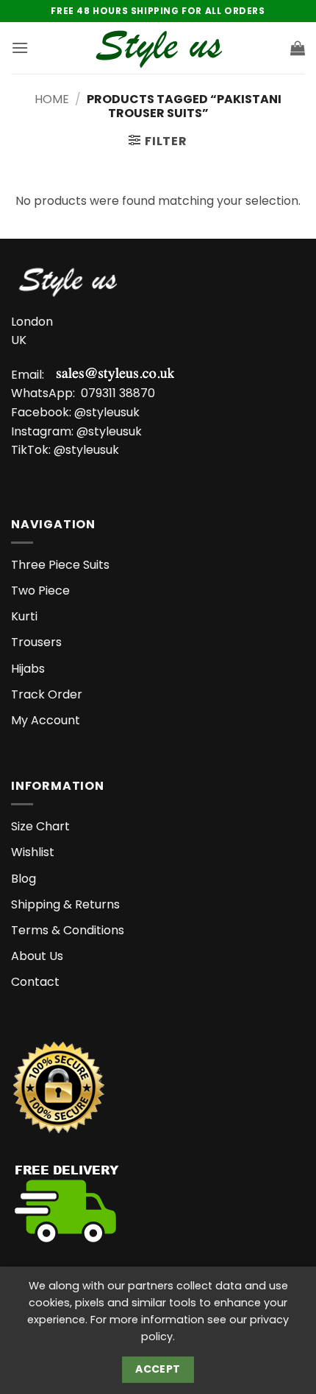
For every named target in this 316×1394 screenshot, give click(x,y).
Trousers (36, 642)
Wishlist (32, 852)
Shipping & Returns (65, 904)
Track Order (46, 694)
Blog (23, 878)
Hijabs (28, 668)
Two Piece (40, 590)
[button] (20, 47)
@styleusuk (107, 412)
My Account (45, 720)
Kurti (24, 616)
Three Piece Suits (60, 564)
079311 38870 (118, 393)
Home (52, 99)
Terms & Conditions (67, 930)
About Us (37, 956)
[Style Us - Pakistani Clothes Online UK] (158, 48)
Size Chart (40, 826)
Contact (35, 981)
